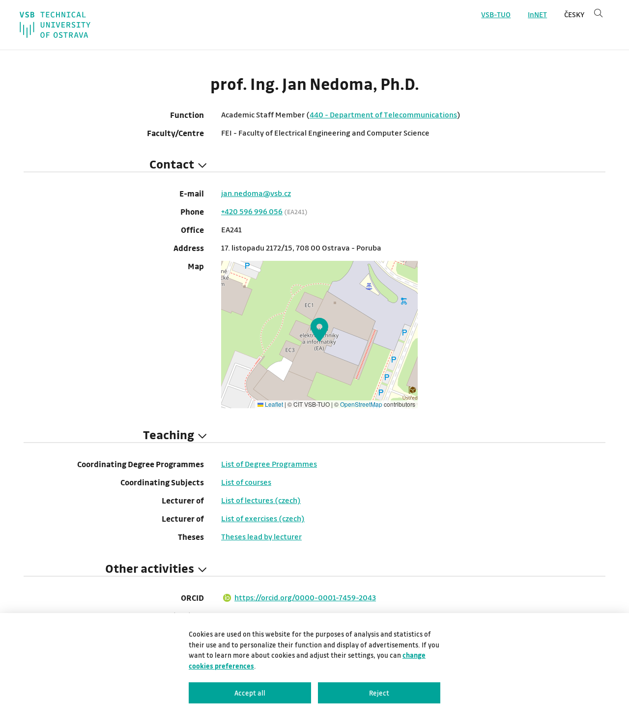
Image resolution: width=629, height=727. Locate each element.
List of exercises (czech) (263, 518)
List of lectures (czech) (261, 500)
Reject (379, 693)
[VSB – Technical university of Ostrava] (55, 25)
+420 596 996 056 (252, 211)
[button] (319, 329)
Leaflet (273, 404)
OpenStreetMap (361, 404)
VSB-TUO (496, 14)
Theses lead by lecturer (261, 536)
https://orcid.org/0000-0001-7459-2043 (305, 597)
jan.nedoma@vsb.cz (256, 193)
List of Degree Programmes (269, 464)
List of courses (246, 482)
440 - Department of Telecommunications (383, 114)
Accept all (249, 693)
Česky (574, 14)
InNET (537, 14)
